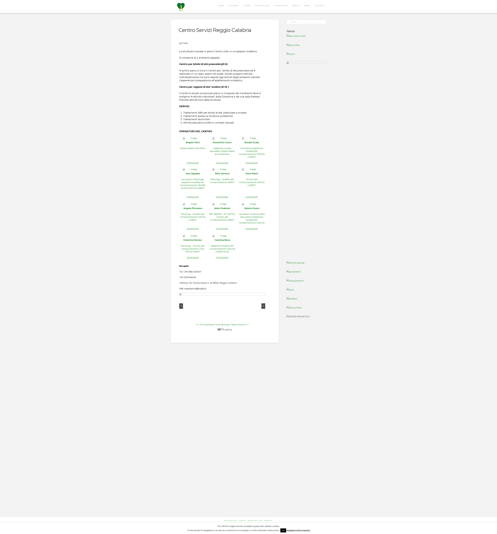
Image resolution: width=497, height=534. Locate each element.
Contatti (268, 520)
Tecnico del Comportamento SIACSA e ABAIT (252, 185)
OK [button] (283, 530)
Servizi (242, 520)
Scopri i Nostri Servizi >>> (236, 324)
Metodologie (230, 520)
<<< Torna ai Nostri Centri (208, 324)
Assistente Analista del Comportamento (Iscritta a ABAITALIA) (222, 249)
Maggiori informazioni (298, 530)
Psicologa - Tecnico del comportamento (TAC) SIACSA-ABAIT (192, 249)
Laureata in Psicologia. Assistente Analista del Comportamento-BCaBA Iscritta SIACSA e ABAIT (192, 185)
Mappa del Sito (255, 520)
